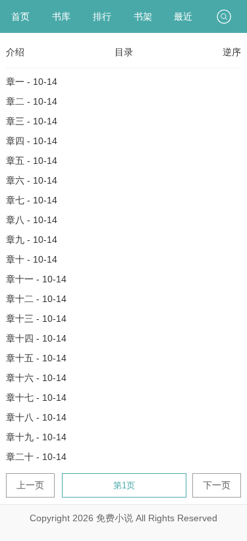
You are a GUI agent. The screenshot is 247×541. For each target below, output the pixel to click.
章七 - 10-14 (31, 200)
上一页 (30, 485)
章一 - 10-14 (31, 81)
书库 (61, 16)
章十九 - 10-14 (36, 437)
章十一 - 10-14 (36, 279)
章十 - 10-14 (31, 259)
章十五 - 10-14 (36, 358)
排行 (102, 16)
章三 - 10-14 (31, 121)
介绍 (15, 52)
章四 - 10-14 (31, 141)
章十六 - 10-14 (36, 378)
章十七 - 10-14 (36, 397)
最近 (183, 16)
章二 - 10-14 (31, 101)
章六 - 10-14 (31, 180)
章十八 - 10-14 (36, 417)
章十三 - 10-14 (36, 318)
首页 (20, 16)
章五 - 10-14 (31, 160)
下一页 (217, 485)
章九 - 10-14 (31, 239)
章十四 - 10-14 (36, 338)
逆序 (232, 52)
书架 (143, 16)
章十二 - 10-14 (36, 299)
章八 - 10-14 (31, 220)
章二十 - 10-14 (36, 456)
